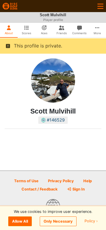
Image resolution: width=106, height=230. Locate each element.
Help (87, 181)
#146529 (55, 119)
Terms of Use (26, 181)
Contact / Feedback (39, 189)
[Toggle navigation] (100, 6)
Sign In (78, 189)
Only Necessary (58, 221)
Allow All (20, 221)
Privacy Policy (61, 181)
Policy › (91, 221)
